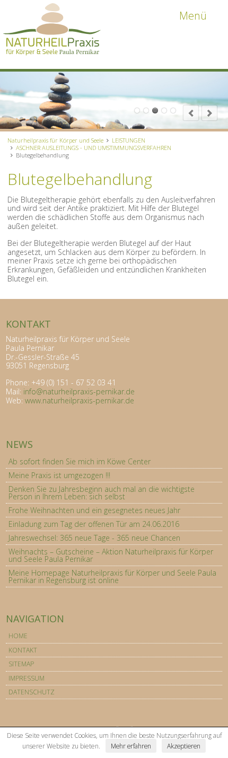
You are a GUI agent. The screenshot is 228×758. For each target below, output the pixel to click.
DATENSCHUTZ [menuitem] (31, 692)
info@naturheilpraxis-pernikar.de (79, 391)
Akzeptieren (183, 746)
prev (191, 113)
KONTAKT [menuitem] (22, 650)
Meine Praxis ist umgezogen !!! (59, 475)
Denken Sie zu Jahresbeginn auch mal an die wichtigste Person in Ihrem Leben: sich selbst (101, 492)
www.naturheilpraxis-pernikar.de (79, 400)
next (209, 113)
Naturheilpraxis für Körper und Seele (55, 140)
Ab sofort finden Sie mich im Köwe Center (79, 461)
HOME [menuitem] (18, 635)
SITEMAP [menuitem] (21, 663)
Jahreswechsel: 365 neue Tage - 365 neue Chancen (94, 538)
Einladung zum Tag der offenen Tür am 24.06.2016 (93, 524)
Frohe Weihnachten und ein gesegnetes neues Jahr (94, 510)
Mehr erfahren (131, 746)
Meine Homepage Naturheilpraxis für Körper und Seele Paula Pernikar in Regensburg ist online (112, 576)
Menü (193, 15)
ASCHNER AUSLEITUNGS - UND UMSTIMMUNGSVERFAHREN (93, 148)
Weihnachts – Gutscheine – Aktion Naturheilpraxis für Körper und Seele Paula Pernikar (110, 555)
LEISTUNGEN (128, 140)
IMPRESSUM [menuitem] (26, 678)
